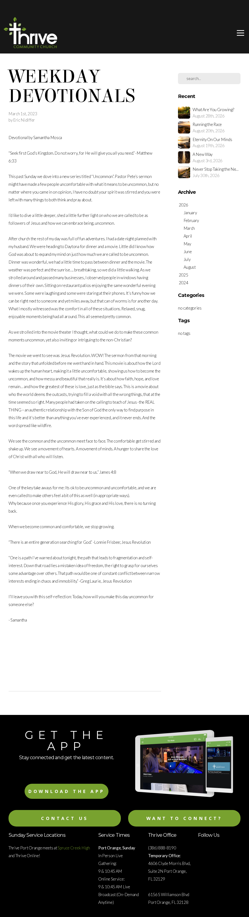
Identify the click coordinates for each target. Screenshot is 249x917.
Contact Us (64, 818)
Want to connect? (184, 818)
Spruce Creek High (74, 847)
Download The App (66, 791)
